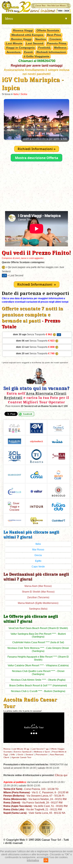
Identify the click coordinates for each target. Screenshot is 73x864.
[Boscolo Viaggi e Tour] (14, 505)
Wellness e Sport (42, 752)
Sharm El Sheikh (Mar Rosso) (38, 591)
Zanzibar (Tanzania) (38, 597)
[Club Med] (58, 519)
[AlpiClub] (14, 455)
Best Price (54, 34)
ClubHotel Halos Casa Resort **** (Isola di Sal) (38, 642)
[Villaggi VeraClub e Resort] (58, 440)
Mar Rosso (38, 549)
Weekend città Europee (27, 34)
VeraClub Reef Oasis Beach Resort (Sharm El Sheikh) (38, 628)
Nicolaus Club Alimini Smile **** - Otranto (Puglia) (38, 679)
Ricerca (6, 749)
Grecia (38, 555)
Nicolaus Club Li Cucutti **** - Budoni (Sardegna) (38, 691)
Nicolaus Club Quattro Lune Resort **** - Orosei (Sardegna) (38, 673)
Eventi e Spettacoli (22, 752)
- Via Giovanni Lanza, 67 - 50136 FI (33, 795)
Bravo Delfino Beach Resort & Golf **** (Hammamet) (38, 685)
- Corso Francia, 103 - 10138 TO (30, 789)
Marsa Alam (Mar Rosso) (38, 586)
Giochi (20, 754)
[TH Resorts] (36, 455)
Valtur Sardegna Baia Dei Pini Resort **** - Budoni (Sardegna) (38, 635)
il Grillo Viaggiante (36, 56)
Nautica (40, 39)
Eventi (28, 52)
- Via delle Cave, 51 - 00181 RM (35, 806)
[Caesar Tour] (36, 519)
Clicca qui (61, 775)
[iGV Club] (36, 427)
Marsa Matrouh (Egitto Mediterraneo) (38, 603)
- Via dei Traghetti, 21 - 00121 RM (32, 809)
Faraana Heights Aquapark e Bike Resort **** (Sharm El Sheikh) (38, 658)
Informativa (33, 860)
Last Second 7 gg (40, 749)
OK (46, 860)
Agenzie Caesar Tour (21, 757)
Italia (16, 94)
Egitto (38, 561)
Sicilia (23, 94)
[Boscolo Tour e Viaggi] (58, 490)
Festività (44, 47)
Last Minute (14, 43)
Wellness (60, 47)
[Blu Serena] (14, 440)
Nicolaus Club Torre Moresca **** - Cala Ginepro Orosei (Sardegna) (38, 650)
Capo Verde (38, 566)
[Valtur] (36, 490)
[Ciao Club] (14, 490)
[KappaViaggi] (14, 519)
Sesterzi (29, 754)
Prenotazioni (41, 754)
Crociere (55, 39)
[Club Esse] (14, 427)
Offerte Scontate (47, 30)
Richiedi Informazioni (51, 52)
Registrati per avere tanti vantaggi (36, 65)
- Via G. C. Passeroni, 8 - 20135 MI (35, 792)
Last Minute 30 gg (20, 749)
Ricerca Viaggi (23, 30)
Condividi (27, 414)
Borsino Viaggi (21, 39)
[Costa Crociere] (36, 474)
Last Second (34, 43)
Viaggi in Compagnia (20, 47)
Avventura (13, 52)
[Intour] (36, 506)
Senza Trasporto (32, 334)
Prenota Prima (56, 43)
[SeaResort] (14, 474)
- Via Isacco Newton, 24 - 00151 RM (35, 799)
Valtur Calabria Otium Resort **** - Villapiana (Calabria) (38, 665)
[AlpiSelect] (36, 440)
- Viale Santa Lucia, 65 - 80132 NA (34, 813)
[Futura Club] (58, 505)
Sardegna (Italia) (38, 608)
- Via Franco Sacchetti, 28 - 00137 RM (32, 802)
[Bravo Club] (58, 474)
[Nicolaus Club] (58, 427)
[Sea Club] (58, 455)
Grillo (12, 754)
